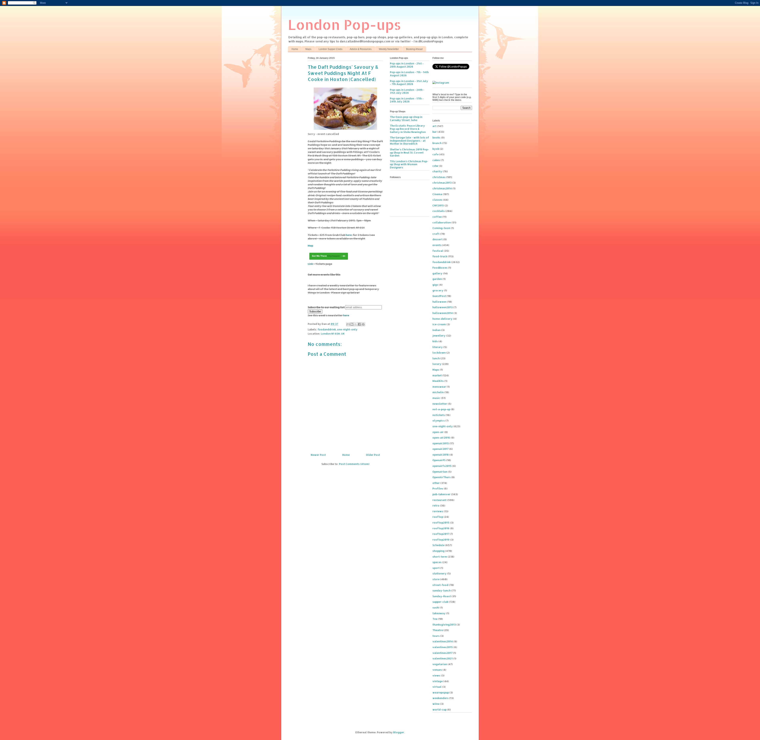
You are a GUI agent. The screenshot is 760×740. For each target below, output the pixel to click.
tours (436, 635)
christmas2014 (442, 188)
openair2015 (440, 443)
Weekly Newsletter (389, 49)
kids (435, 341)
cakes (436, 160)
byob (435, 148)
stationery (439, 573)
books (436, 137)
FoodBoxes (439, 267)
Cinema (437, 194)
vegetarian (439, 664)
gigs (435, 284)
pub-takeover (441, 494)
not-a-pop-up (441, 409)
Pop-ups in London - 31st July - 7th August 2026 (409, 82)
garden (437, 278)
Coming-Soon (441, 228)
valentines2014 (442, 641)
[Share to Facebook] (359, 324)
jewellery (439, 335)
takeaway (439, 613)
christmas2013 (442, 182)
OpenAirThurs (441, 477)
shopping (438, 550)
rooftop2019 (440, 539)
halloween (439, 301)
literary (437, 347)
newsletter (439, 403)
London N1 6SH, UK (333, 333)
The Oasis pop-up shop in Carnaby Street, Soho (406, 118)
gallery (437, 273)
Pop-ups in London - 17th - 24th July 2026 (407, 100)
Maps (308, 49)
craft (435, 233)
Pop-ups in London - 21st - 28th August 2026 (407, 65)
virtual (437, 686)
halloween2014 (442, 313)
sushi (435, 607)
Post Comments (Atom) (354, 463)
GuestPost (439, 296)
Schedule (438, 545)
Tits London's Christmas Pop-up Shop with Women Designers (409, 164)
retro (435, 505)
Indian (436, 330)
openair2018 (440, 454)
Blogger (398, 732)
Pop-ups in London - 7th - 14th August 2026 (409, 74)
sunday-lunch (441, 590)
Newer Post (318, 454)
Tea (434, 618)
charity (437, 171)
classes (437, 199)
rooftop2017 (440, 533)
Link (310, 263)
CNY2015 (438, 205)
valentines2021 (442, 658)
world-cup (439, 709)
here (349, 234)
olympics (438, 420)
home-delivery (442, 318)
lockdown (439, 352)
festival (437, 250)
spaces (437, 562)
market (437, 375)
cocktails (438, 211)
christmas (439, 177)
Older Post (373, 454)
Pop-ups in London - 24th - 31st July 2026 (407, 91)
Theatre (437, 630)
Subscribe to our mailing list (326, 307)
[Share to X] (356, 324)
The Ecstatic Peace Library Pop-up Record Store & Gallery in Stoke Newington (408, 128)
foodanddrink (327, 329)
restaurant (439, 500)
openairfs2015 (442, 465)
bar (434, 131)
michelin (438, 392)
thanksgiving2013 (444, 624)
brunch (437, 143)
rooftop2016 (440, 528)
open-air (438, 432)
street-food (440, 584)
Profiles (437, 488)
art (434, 126)
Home (295, 49)
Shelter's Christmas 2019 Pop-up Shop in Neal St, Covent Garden (409, 152)
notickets (438, 415)
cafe (435, 154)
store (436, 579)
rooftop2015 (440, 522)
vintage (437, 681)
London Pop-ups (344, 24)
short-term (439, 556)
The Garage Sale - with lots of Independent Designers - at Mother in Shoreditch (409, 140)
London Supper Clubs (330, 49)
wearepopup (440, 692)
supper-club (440, 601)
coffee (437, 216)
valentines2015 (442, 647)
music (436, 398)
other (436, 482)
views (436, 675)
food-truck (439, 256)
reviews (437, 511)
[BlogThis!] (352, 324)
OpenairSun (439, 471)
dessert (437, 239)
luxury (436, 363)
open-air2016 (441, 437)
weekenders (440, 698)
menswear (439, 386)
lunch (436, 358)
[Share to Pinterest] (363, 324)
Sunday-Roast (441, 596)
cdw (435, 165)
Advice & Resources (360, 49)
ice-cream (439, 324)
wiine (436, 703)
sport (436, 567)
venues (437, 669)
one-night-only (347, 329)
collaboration (441, 222)
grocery (437, 290)
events (437, 245)
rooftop (437, 516)
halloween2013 (442, 307)
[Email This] (348, 324)
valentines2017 (442, 652)
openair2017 (440, 448)
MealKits (438, 380)
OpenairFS (439, 460)
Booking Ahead (414, 49)
